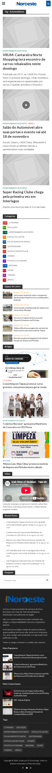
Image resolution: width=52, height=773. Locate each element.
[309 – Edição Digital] (7, 702)
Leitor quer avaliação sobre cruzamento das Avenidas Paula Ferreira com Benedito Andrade (31, 297)
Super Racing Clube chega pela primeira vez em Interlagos (23, 196)
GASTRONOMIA (35, 736)
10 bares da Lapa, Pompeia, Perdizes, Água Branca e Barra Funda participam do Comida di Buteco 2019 (31, 711)
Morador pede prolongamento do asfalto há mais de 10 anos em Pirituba (31, 339)
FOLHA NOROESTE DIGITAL (15, 736)
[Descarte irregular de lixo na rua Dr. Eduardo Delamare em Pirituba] (7, 317)
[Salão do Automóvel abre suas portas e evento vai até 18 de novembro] (26, 104)
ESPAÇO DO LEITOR (21, 293)
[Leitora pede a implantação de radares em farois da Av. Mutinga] (7, 307)
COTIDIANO (7, 380)
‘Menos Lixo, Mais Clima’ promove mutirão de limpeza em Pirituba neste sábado (25, 465)
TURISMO (8, 750)
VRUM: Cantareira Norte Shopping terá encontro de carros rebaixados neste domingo (24, 61)
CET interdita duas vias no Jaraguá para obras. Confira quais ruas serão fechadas (25, 551)
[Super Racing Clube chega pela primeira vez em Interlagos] (26, 169)
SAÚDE (40, 745)
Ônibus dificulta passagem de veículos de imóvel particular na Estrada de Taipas (31, 329)
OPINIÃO (31, 741)
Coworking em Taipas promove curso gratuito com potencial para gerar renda (24, 385)
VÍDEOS (32, 124)
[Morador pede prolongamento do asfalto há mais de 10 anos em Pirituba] (7, 338)
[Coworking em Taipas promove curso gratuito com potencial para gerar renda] (26, 364)
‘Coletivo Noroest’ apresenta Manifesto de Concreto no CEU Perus (25, 425)
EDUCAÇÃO (21, 727)
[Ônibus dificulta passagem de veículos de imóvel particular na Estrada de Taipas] (7, 327)
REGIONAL (7, 461)
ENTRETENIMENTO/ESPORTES (15, 51)
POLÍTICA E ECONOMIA (13, 745)
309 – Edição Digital (22, 700)
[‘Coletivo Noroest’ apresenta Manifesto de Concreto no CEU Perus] (26, 404)
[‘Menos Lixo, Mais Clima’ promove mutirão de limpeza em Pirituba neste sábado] (26, 444)
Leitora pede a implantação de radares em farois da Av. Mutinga (31, 309)
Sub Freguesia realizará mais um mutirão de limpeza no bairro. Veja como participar (25, 562)
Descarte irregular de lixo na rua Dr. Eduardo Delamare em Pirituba (28, 319)
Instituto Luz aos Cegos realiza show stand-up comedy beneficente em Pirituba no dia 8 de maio (31, 693)
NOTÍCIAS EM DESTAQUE (14, 741)
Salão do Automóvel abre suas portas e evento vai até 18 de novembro (24, 131)
